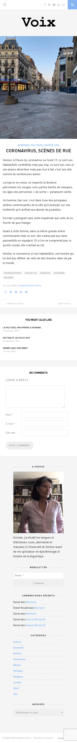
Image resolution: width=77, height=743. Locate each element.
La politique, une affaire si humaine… (22, 327)
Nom (9, 414)
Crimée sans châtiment (15, 348)
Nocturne (31, 601)
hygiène (59, 273)
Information (19, 659)
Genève (45, 273)
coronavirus (12, 273)
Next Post (64, 303)
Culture (17, 641)
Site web (10, 432)
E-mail (10, 423)
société (48, 145)
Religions (18, 676)
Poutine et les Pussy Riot (16, 338)
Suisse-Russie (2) (35, 619)
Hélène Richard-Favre (30, 285)
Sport (16, 688)
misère (8, 277)
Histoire (17, 653)
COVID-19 (31, 273)
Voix (56, 145)
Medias (17, 664)
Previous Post (15, 303)
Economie (23, 145)
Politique (36, 145)
